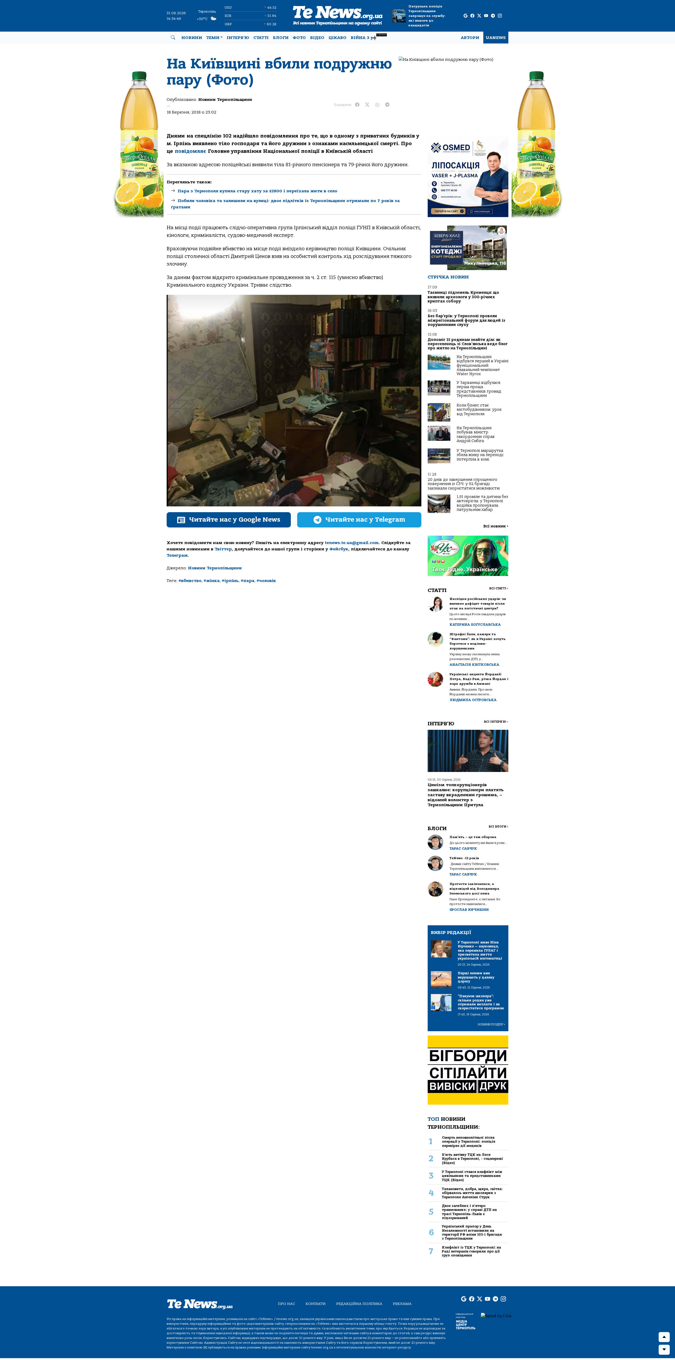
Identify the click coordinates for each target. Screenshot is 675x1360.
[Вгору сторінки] (664, 1337)
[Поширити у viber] (377, 105)
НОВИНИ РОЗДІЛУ (491, 1024)
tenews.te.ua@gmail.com (352, 542)
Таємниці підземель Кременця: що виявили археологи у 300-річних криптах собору (463, 297)
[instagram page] (500, 16)
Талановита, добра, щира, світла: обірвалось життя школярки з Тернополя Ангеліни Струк (472, 1193)
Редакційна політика (359, 1304)
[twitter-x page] (479, 16)
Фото (299, 37)
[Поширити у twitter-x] (367, 105)
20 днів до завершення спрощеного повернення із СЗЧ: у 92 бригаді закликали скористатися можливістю (464, 484)
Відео (317, 37)
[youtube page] (486, 16)
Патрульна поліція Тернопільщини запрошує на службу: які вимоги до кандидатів (426, 15)
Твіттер (223, 549)
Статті (261, 37)
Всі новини (495, 526)
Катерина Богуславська (475, 625)
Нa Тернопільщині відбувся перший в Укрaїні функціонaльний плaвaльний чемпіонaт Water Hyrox (482, 365)
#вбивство (190, 580)
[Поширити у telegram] (387, 105)
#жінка (212, 580)
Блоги (280, 37)
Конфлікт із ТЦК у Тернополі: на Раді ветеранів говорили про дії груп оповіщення (471, 1251)
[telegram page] (493, 16)
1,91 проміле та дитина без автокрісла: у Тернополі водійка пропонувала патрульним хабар (482, 503)
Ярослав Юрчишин (469, 910)
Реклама (402, 1304)
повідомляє (190, 151)
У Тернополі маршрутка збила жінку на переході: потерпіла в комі (480, 455)
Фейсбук (338, 549)
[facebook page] (472, 16)
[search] (173, 38)
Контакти (316, 1304)
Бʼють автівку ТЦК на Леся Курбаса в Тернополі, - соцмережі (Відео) (472, 1159)
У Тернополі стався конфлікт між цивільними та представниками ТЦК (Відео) (472, 1176)
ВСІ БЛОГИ (498, 826)
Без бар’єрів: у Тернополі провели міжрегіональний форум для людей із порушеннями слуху (466, 320)
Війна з (368, 37)
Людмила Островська (473, 700)
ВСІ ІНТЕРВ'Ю (496, 721)
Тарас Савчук (463, 848)
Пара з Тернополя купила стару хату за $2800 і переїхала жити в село (257, 191)
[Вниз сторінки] (664, 1350)
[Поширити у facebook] (357, 105)
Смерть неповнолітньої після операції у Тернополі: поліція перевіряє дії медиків (468, 1142)
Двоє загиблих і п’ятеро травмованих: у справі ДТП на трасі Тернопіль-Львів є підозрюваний (469, 1212)
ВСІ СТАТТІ (498, 588)
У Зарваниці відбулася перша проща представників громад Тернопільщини (479, 389)
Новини (191, 37)
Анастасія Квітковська (474, 665)
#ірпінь (230, 580)
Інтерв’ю (238, 37)
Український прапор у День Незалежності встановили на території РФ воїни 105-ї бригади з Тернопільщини (472, 1232)
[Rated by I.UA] (496, 1315)
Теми (212, 37)
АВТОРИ (470, 37)
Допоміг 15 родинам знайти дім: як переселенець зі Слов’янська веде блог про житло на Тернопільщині (468, 344)
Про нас (286, 1304)
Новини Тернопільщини (225, 99)
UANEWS (496, 37)
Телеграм (177, 555)
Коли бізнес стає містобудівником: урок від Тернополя (479, 409)
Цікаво (337, 37)
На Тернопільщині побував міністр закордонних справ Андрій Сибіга (476, 434)
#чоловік (266, 580)
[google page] (465, 16)
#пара (247, 580)
